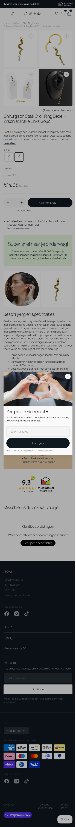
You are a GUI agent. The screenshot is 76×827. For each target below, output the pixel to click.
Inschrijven (36, 443)
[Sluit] (66, 376)
